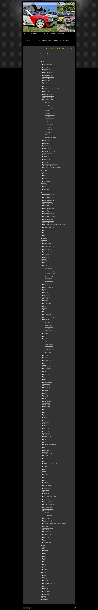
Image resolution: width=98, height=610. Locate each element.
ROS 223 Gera (45, 588)
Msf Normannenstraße (46, 406)
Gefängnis (45, 392)
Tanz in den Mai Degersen (49, 346)
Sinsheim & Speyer (46, 180)
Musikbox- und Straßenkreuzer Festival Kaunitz (51, 88)
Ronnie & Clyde (46, 311)
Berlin (44, 547)
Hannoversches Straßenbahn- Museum (49, 510)
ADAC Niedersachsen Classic (48, 64)
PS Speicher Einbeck (46, 100)
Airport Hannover (46, 173)
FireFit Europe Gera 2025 (47, 195)
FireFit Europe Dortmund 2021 (48, 222)
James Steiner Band (46, 297)
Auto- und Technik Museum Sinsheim (49, 496)
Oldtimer (44, 89)
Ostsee (44, 577)
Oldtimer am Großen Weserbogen (48, 96)
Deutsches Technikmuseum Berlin (48, 504)
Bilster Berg (45, 479)
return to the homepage (53, 53)
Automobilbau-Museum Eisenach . (49, 499)
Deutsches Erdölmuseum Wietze (48, 502)
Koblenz (44, 561)
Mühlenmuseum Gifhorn (47, 534)
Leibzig (44, 562)
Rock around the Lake (46, 140)
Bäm (44, 262)
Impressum (44, 600)
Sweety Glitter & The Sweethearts (48, 320)
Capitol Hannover (47, 322)
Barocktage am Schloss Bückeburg (48, 246)
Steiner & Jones (45, 336)
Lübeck (44, 564)
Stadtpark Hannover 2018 (49, 281)
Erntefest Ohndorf (47, 350)
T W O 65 (45, 338)
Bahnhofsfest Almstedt (47, 434)
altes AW (44, 363)
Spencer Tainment (46, 189)
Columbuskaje (45, 580)
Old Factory (45, 407)
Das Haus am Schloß (46, 374)
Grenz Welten (44, 238)
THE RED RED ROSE (47, 157)
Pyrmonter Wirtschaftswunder (48, 99)
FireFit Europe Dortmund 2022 (48, 214)
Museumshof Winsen (46, 529)
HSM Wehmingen (47, 512)
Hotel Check (45, 398)
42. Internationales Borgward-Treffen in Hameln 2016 (52, 167)
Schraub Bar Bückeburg (47, 148)
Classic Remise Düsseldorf (47, 80)
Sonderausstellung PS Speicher (50, 138)
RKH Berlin (45, 411)
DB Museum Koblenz (46, 442)
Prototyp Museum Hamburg (47, 539)
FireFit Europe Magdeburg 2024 (48, 208)
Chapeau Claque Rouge (47, 184)
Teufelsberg (45, 417)
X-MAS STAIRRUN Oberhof (48, 225)
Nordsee (44, 575)
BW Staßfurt (45, 441)
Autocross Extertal (46, 474)
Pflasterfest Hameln (48, 328)
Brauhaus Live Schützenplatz (49, 349)
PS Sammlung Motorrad (48, 129)
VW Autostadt (45, 162)
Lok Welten (44, 430)
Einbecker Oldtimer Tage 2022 (50, 110)
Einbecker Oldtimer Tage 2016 (50, 118)
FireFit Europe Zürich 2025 (47, 202)
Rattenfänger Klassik (46, 145)
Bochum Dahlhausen (46, 437)
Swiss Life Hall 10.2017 (48, 282)
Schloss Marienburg (46, 257)
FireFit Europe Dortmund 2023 (48, 211)
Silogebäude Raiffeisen (47, 404)
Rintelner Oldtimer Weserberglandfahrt (49, 142)
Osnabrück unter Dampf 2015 (48, 453)
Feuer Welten (44, 183)
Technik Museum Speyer (47, 542)
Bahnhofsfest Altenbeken (47, 436)
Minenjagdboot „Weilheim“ (47, 586)
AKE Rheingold (46, 431)
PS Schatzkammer (47, 132)
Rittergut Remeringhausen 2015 (48, 255)
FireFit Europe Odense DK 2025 (48, 203)
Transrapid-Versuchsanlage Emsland (49, 418)
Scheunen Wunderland (47, 146)
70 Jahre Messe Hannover (49, 270)
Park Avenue (45, 308)
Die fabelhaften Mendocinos (47, 284)
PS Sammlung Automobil (49, 124)
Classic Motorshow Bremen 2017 (48, 77)
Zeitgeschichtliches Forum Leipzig (49, 543)
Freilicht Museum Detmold (47, 507)
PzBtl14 (44, 409)
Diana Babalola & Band (47, 267)
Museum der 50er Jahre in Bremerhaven (49, 524)
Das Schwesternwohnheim (47, 382)
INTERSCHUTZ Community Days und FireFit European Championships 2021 (56, 224)
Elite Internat (45, 390)
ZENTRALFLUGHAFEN (47, 428)
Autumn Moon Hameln (47, 243)
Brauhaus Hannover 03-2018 (49, 271)
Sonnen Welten (44, 597)
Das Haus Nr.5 (45, 379)
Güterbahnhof (45, 393)
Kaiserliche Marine (46, 585)
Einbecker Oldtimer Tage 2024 (50, 107)
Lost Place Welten (45, 358)
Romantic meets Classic (48, 278)
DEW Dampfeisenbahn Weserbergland (49, 444)
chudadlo (44, 186)
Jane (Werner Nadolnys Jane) (48, 295)
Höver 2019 (45, 232)
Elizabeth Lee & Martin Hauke (48, 287)
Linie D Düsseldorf (46, 518)
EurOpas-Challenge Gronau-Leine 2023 (49, 227)
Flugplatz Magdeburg (46, 176)
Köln (44, 559)
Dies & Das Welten (45, 170)
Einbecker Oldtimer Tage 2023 (50, 108)
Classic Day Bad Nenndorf (47, 75)
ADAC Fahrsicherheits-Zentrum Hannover (50, 66)
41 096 (44, 467)
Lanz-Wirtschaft (47, 123)
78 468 (44, 471)
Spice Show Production (47, 191)
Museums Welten (45, 494)
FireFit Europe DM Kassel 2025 (48, 200)
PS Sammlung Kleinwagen (49, 126)
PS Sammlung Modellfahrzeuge (50, 130)
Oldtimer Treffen (46, 91)
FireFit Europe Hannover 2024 (48, 206)
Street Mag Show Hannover (47, 153)
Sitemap (29, 607)
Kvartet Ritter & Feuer (47, 251)
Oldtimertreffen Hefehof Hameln (48, 97)
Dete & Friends (45, 286)
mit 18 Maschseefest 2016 (47, 303)
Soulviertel (45, 331)
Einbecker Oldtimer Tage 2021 (50, 111)
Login (75, 607)
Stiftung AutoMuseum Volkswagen (49, 151)
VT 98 (44, 461)
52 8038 (44, 469)
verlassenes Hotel (46, 422)
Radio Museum (45, 540)
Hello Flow (45, 289)
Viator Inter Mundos (46, 355)
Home (43, 61)
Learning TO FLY (46, 298)
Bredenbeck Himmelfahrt (49, 344)
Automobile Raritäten (46, 67)
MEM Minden (45, 452)
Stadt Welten (44, 545)
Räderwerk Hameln (46, 143)
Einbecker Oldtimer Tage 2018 (50, 115)
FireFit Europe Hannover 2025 (48, 205)
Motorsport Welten (45, 472)
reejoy (44, 316)
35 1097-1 (45, 466)
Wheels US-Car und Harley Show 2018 (49, 165)
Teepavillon (45, 415)
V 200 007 (45, 456)
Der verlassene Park (46, 385)
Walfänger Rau (45, 592)
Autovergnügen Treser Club (47, 69)
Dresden (44, 551)
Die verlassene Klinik (46, 387)
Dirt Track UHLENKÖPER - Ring (49, 480)
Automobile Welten (45, 62)
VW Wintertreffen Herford (47, 161)
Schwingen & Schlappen (47, 149)
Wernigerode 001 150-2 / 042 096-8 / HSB (50, 463)
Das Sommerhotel (46, 377)
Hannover (45, 555)
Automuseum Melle (46, 498)
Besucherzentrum (47, 102)
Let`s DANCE (45, 301)
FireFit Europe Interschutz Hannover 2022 (50, 216)
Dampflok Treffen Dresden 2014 (48, 445)
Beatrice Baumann (46, 244)
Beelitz (44, 369)
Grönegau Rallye (46, 482)
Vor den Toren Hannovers (47, 491)
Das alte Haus (45, 380)
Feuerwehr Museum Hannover (48, 505)
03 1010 (44, 464)
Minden (44, 566)
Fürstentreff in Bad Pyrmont (47, 249)
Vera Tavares (45, 354)
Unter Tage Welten (45, 599)
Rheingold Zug (45, 455)
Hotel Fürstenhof (46, 399)
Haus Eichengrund (46, 395)
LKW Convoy (47, 121)
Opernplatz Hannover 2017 (49, 327)
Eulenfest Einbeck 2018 (48, 323)
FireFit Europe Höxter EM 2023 (48, 210)
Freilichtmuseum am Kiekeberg (48, 509)
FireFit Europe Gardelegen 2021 (48, 221)
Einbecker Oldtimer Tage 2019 (50, 113)
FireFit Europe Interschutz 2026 (48, 194)
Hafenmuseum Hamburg (47, 531)
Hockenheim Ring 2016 (47, 486)
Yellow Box (45, 426)
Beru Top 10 (45, 477)
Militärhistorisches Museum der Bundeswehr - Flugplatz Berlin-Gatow (54, 523)
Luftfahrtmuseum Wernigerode (48, 520)
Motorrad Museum (46, 536)
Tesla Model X (45, 154)
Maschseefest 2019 (48, 342)
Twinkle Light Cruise (46, 159)
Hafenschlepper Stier (46, 581)
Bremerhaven (45, 548)
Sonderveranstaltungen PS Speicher (50, 137)
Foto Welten (44, 236)
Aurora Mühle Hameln (47, 360)
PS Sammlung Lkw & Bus (49, 127)
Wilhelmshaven (45, 570)
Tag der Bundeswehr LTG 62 (48, 181)
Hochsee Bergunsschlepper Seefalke (49, 583)
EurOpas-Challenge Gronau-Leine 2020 (49, 229)
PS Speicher (46, 135)
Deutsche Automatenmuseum (48, 501)
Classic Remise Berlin (46, 78)
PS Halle (46, 134)
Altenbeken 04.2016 (46, 433)
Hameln (44, 556)
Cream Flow (45, 265)
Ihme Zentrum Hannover (47, 401)
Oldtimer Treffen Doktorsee (47, 92)
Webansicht (74, 608)
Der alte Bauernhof (46, 384)
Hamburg (44, 558)
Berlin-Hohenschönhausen (47, 368)
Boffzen (44, 70)
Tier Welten (44, 596)
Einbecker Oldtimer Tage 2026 (50, 104)
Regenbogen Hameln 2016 (49, 330)
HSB (44, 447)
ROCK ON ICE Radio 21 (49, 276)
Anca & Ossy (45, 260)
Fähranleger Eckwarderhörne (48, 574)
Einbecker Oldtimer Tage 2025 (50, 105)
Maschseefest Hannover (48, 325)
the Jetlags (45, 339)
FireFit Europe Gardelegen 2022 (48, 219)
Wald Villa (45, 425)
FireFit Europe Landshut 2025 (48, 197)
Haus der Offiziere (46, 396)
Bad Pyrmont (45, 550)
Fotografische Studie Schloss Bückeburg (49, 248)
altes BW (44, 365)
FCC (44, 235)
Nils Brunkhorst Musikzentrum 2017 (49, 305)
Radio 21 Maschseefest (48, 279)
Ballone (44, 175)
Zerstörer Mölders (46, 594)
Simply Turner (45, 333)
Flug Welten (44, 172)
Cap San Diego (45, 578)
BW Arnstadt (45, 439)
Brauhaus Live (47, 347)
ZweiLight (45, 357)
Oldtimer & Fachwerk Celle (47, 94)
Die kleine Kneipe (46, 388)
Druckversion (25, 607)
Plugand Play (45, 306)
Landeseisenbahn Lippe (47, 450)
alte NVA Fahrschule (46, 366)
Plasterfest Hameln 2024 (48, 268)
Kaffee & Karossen (48, 119)
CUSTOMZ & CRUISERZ (47, 73)
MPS (44, 252)
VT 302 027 (45, 460)
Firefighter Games (45, 192)
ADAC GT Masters (46, 475)
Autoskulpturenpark (46, 361)
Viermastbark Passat (46, 591)
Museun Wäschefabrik (46, 526)
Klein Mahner (45, 449)
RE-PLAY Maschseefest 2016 (48, 314)
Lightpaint (45, 187)
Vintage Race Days (46, 490)
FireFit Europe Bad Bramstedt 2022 (49, 213)
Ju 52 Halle (45, 178)
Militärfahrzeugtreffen (48, 515)
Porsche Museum (46, 537)
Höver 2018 (45, 233)
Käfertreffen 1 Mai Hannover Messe (49, 85)
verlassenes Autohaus (46, 423)
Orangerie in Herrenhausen (49, 274)
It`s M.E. (44, 293)
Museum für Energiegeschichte (48, 528)
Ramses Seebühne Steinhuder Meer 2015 (49, 317)
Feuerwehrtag (47, 513)
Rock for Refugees (46, 319)
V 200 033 (45, 458)
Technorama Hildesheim (47, 488)
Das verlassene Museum (47, 376)
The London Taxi (46, 156)
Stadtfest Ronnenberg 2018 (49, 352)
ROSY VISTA (45, 309)
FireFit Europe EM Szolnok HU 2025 (49, 198)
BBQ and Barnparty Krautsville (48, 72)
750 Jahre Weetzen (48, 341)
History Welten (44, 240)
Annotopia (45, 241)
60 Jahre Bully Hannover (47, 168)
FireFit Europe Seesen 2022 (47, 217)
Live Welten (44, 259)
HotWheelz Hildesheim (47, 485)
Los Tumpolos (45, 300)
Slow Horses (45, 335)
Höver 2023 (45, 230)
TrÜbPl (44, 420)
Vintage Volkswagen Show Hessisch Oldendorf (50, 164)
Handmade (45, 290)
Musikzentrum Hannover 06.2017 (50, 273)
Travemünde (45, 567)
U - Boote (45, 589)
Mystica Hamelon (46, 254)
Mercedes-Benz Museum (47, 532)
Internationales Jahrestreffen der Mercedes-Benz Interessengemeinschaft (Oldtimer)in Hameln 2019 (57, 82)
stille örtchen (45, 414)
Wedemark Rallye (46, 493)
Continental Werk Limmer (47, 373)
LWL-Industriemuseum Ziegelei (48, 521)
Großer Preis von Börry (47, 483)
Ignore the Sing (45, 292)
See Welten (44, 572)
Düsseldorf (45, 553)
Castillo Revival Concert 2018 (48, 263)
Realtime (44, 312)
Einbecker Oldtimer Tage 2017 (50, 116)
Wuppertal (45, 569)
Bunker (44, 371)
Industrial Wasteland (46, 403)
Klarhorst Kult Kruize (46, 86)
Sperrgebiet (45, 412)
